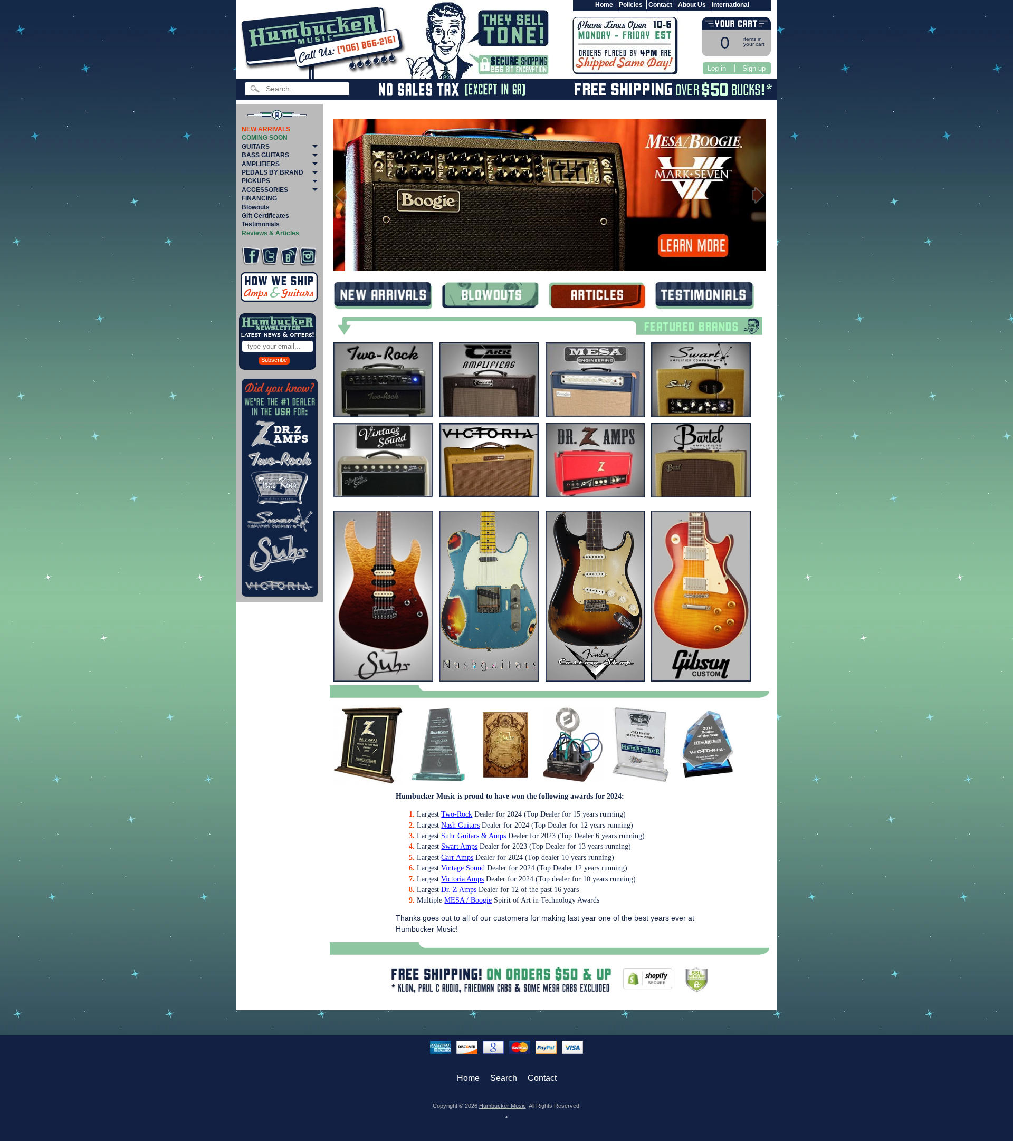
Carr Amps (457, 857)
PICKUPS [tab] (256, 181)
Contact (660, 4)
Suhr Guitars (460, 836)
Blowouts (256, 207)
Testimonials (261, 224)
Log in (717, 68)
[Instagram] (308, 256)
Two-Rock (456, 814)
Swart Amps (459, 846)
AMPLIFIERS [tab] (261, 164)
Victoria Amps (462, 879)
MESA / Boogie (468, 900)
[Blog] (289, 256)
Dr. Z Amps (458, 890)
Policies (631, 4)
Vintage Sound (463, 868)
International (730, 4)
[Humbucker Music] (324, 40)
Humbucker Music (502, 1105)
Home (604, 4)
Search (503, 1077)
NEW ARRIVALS (266, 129)
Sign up (754, 68)
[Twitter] (270, 256)
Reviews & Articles (270, 233)
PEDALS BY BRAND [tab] (272, 172)
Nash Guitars (460, 825)
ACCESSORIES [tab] (265, 190)
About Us (692, 4)
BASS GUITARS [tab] (265, 155)
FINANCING (259, 198)
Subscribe (274, 360)
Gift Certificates (265, 215)
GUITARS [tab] (256, 146)
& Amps (493, 836)
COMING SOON (265, 137)
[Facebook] (251, 256)
